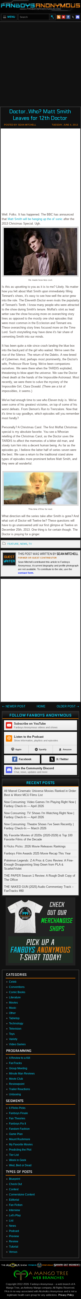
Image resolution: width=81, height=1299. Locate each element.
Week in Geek (17, 1160)
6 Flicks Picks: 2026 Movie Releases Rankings (35, 846)
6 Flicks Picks (17, 1108)
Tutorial (13, 1246)
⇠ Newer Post (13, 706)
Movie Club (16, 1078)
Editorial (14, 1199)
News (12, 1225)
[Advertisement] (40, 63)
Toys (12, 1033)
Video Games (17, 1044)
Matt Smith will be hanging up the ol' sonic (35, 219)
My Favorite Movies (21, 1144)
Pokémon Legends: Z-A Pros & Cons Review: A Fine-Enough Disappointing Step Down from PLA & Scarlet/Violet (38, 864)
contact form (25, 572)
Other (12, 1013)
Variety (13, 1039)
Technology (16, 1023)
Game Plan (16, 1134)
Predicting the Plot (20, 1149)
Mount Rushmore (19, 1139)
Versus (13, 1251)
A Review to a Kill (19, 1058)
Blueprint (14, 1178)
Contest (13, 1189)
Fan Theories (17, 1118)
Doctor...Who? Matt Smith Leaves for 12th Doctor (40, 114)
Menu (11, 16)
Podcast (14, 1231)
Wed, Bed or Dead (20, 1165)
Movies (13, 1002)
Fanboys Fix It (17, 1123)
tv (30, 543)
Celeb (12, 981)
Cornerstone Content (22, 1194)
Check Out (15, 1184)
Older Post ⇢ (68, 706)
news (23, 543)
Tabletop (14, 1018)
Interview (14, 1210)
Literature (15, 997)
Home (41, 706)
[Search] (52, 17)
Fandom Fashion (19, 1128)
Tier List (14, 1154)
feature (13, 543)
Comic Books (17, 992)
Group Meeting (18, 1068)
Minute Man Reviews (22, 1073)
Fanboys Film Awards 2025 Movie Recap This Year (37, 853)
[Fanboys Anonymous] (40, 6)
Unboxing (15, 1094)
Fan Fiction (15, 1205)
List (11, 1220)
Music (12, 1007)
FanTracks (15, 1063)
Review (13, 1241)
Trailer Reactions (19, 1089)
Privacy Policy (66, 1295)
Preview (14, 1236)
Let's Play (15, 1215)
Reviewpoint (16, 1084)
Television (15, 1028)
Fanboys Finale (18, 1113)
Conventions (17, 987)
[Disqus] (40, 641)
